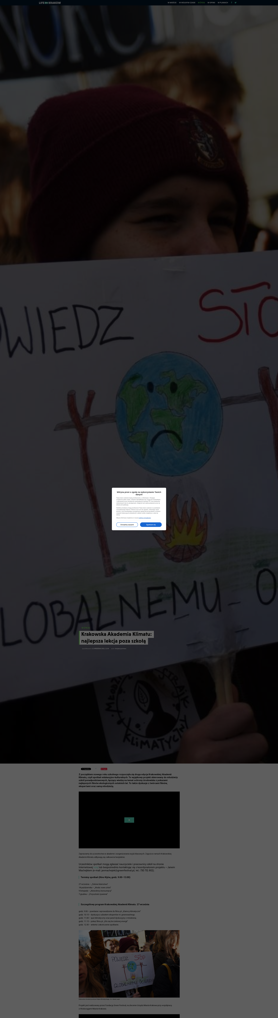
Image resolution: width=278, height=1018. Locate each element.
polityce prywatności (145, 518)
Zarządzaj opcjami (127, 525)
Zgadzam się (151, 525)
